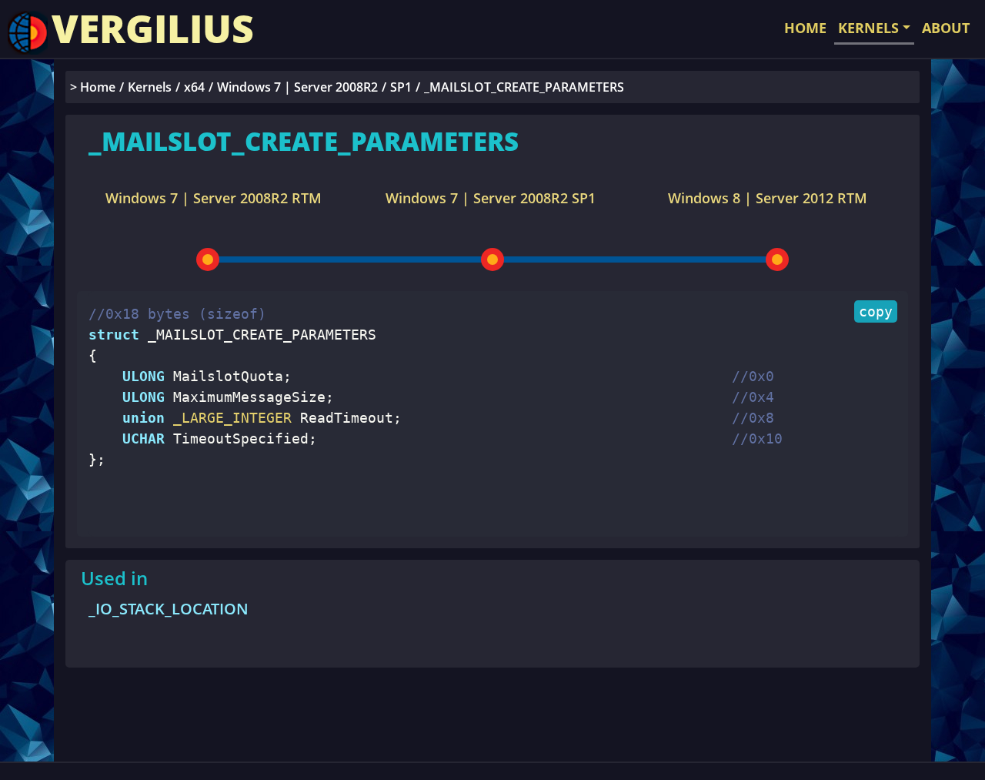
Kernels (150, 87)
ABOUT (946, 27)
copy (876, 311)
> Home (92, 87)
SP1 (401, 87)
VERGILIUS (153, 28)
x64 (194, 87)
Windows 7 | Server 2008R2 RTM (213, 198)
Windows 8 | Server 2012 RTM (767, 198)
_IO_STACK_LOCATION (168, 608)
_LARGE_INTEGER (228, 418)
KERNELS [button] (868, 27)
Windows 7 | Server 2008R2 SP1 (491, 198)
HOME (805, 27)
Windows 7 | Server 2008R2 (297, 87)
